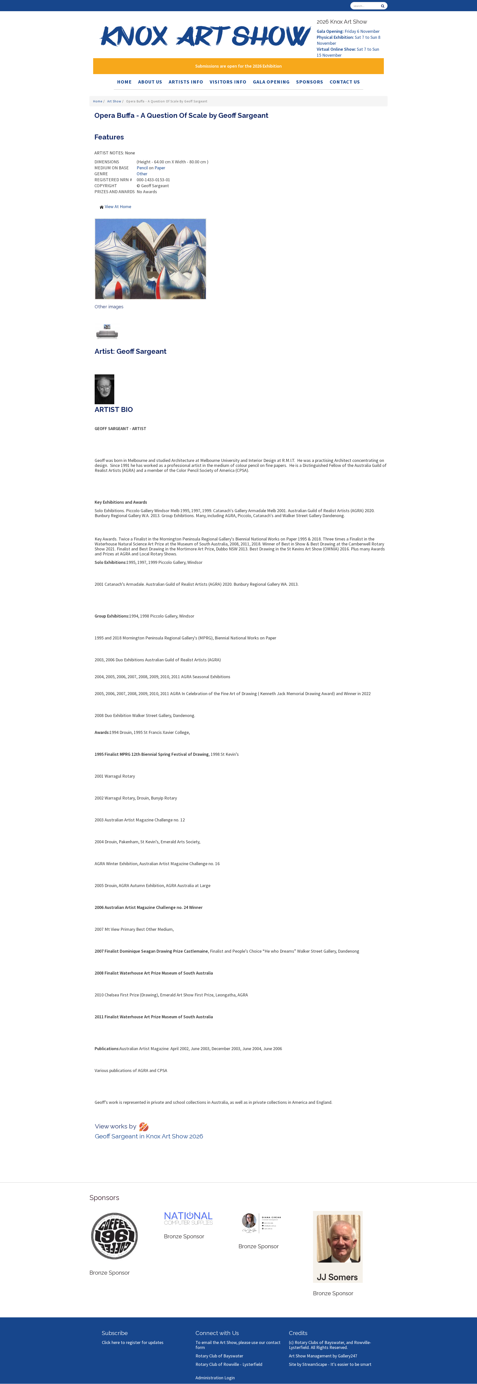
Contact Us (345, 82)
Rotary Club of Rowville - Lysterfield (229, 1364)
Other (142, 174)
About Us (150, 82)
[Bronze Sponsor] (114, 1229)
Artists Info (186, 82)
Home (124, 82)
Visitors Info (228, 82)
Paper (160, 168)
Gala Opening (271, 82)
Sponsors (309, 82)
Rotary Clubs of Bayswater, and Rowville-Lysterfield (330, 1344)
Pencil (142, 168)
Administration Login (215, 1378)
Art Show (114, 101)
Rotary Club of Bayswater (219, 1356)
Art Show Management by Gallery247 (323, 1356)
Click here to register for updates (132, 1342)
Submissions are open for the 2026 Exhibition (238, 66)
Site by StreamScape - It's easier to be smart (330, 1364)
